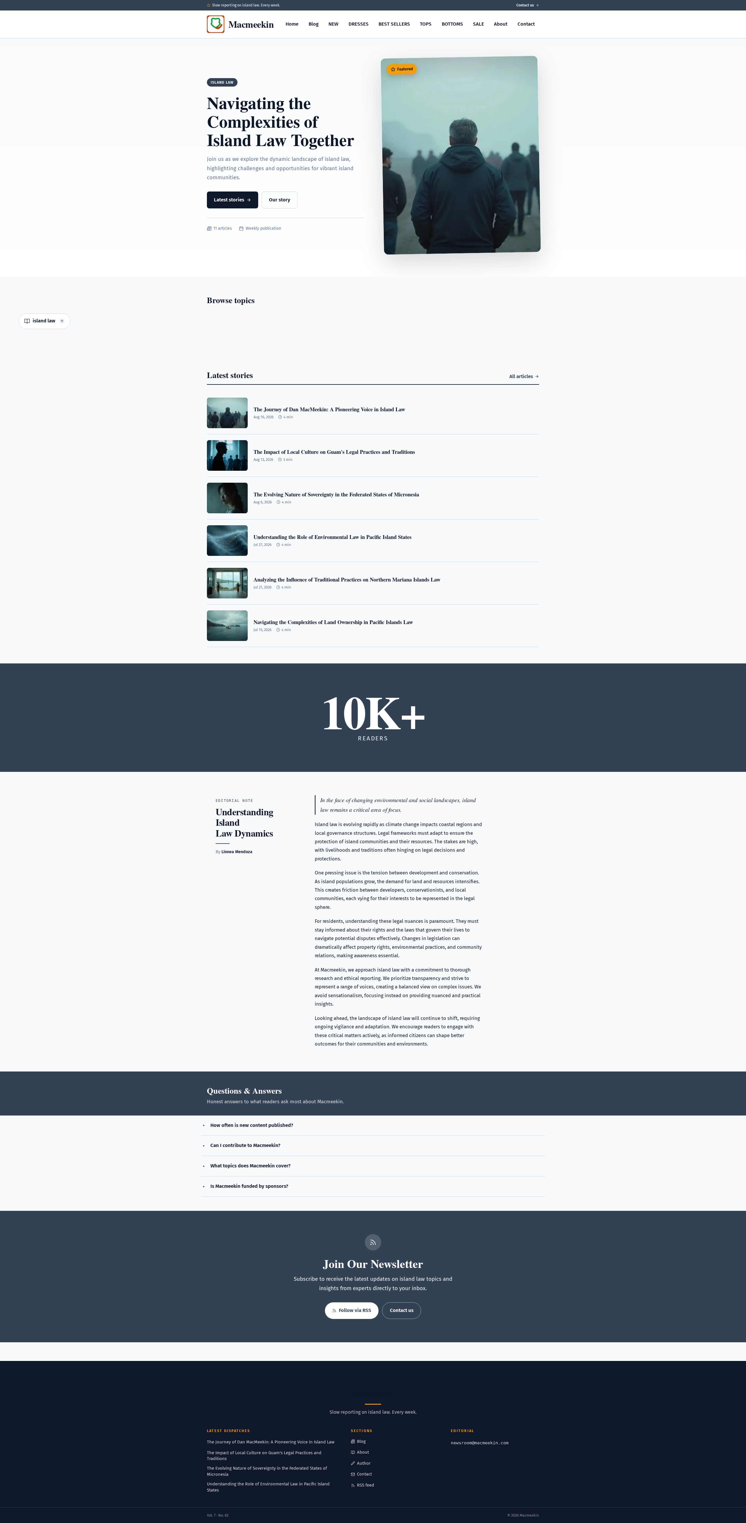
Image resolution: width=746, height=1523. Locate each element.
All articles (521, 376)
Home (292, 24)
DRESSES (359, 24)
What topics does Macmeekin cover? (250, 1166)
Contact (526, 24)
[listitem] (45, 321)
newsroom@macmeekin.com (480, 1442)
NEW (333, 24)
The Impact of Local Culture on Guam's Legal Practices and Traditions (264, 1455)
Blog (314, 24)
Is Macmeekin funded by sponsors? (249, 1186)
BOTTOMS (452, 24)
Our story (279, 200)
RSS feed (365, 1485)
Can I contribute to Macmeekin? (245, 1145)
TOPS (426, 24)
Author (363, 1463)
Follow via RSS (355, 1310)
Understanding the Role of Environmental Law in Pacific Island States (268, 1487)
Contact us (525, 5)
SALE (478, 24)
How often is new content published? (251, 1125)
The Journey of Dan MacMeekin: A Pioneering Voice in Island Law (271, 1442)
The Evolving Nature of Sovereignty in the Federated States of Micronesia (267, 1471)
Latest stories (229, 200)
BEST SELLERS (394, 24)
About (500, 24)
